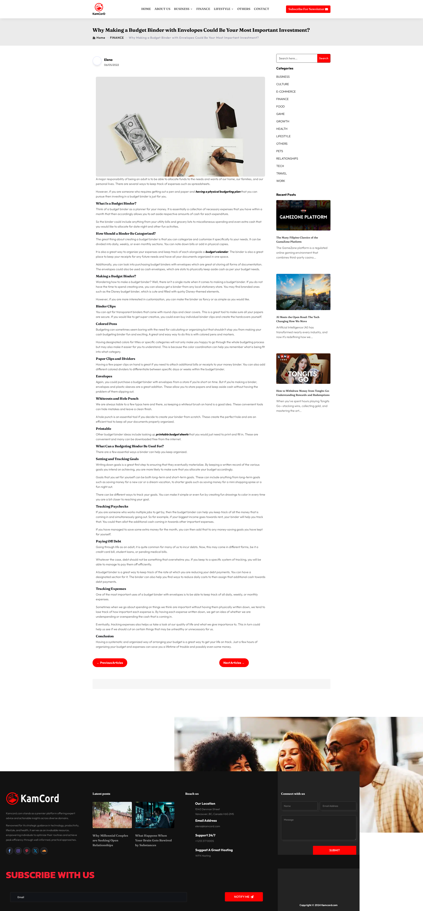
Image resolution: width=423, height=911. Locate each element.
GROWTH (282, 121)
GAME (280, 114)
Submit (334, 850)
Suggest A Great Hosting (214, 850)
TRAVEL (281, 173)
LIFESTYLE (222, 9)
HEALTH (282, 129)
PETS (279, 151)
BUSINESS (181, 9)
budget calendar (216, 252)
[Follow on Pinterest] (26, 850)
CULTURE (282, 84)
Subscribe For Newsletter (306, 9)
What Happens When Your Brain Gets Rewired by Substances (153, 840)
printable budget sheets (172, 434)
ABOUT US (162, 9)
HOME (146, 9)
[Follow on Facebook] (9, 850)
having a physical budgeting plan (217, 191)
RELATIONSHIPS (287, 158)
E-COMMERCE (286, 91)
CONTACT (261, 9)
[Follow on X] (35, 850)
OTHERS (243, 9)
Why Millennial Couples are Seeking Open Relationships (110, 840)
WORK (280, 181)
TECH (280, 166)
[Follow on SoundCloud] (44, 850)
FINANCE (203, 9)
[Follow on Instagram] (18, 850)
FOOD (280, 106)
